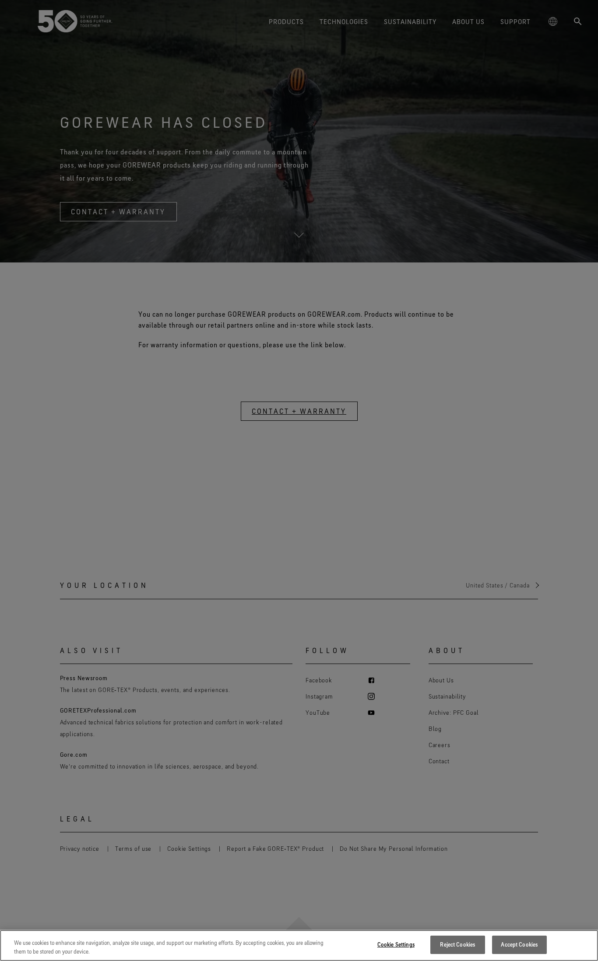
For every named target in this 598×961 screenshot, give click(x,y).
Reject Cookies (457, 944)
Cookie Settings (396, 944)
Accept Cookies (519, 944)
